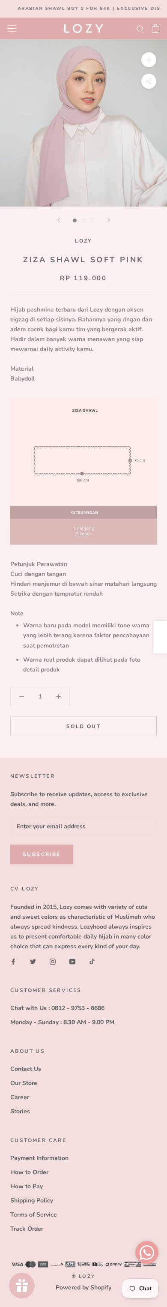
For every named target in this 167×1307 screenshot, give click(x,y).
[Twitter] (33, 961)
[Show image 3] (93, 220)
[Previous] (58, 220)
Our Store (23, 1083)
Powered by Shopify (83, 1287)
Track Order (26, 1229)
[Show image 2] (84, 220)
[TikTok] (92, 961)
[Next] (108, 220)
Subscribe (42, 854)
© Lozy (83, 1276)
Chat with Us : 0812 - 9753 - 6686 (57, 1008)
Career (19, 1097)
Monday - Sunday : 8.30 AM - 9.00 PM (62, 1022)
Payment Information (39, 1158)
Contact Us (25, 1069)
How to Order (29, 1172)
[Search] (140, 28)
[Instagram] (53, 961)
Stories (20, 1111)
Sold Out (83, 726)
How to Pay (26, 1186)
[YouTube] (72, 961)
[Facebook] (13, 961)
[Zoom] (148, 59)
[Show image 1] (75, 220)
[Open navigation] (12, 28)
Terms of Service (33, 1215)
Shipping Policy (31, 1200)
